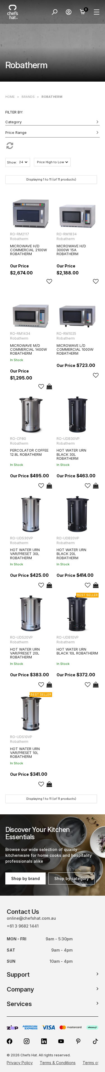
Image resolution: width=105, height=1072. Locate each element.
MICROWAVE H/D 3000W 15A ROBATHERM (71, 250)
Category (13, 122)
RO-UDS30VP (21, 538)
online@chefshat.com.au (31, 918)
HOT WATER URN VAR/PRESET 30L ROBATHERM (25, 553)
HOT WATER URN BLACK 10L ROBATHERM (77, 651)
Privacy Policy (20, 1062)
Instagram (26, 1041)
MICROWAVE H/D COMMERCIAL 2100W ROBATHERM (28, 250)
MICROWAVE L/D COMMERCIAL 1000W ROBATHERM (75, 349)
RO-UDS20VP (21, 637)
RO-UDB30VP (68, 439)
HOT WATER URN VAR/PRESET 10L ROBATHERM (25, 752)
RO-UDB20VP (68, 538)
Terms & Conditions (58, 1062)
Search (54, 12)
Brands (28, 97)
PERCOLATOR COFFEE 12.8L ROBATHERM (29, 452)
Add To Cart (49, 386)
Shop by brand (25, 878)
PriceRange (52, 133)
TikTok (95, 1041)
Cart (82, 12)
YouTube (61, 1041)
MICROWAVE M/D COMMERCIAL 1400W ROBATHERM (28, 349)
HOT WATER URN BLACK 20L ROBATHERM (71, 553)
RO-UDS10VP (21, 737)
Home (10, 97)
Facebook (9, 1041)
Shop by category (71, 878)
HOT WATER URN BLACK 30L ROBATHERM (71, 454)
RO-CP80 (18, 439)
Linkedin (44, 1041)
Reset (52, 146)
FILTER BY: (14, 112)
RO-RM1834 (67, 234)
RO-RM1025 (66, 333)
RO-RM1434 (20, 333)
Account (68, 12)
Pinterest (78, 1041)
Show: (12, 162)
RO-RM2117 (19, 234)
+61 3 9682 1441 (23, 926)
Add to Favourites (49, 281)
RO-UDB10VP (68, 637)
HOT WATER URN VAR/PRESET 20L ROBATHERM (25, 653)
